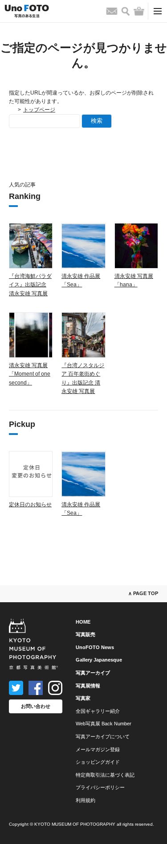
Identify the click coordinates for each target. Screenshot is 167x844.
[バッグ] (139, 11)
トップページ (39, 110)
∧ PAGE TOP (143, 593)
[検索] (125, 11)
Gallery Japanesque (99, 659)
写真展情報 (88, 685)
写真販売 (85, 634)
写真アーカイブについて (103, 736)
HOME (83, 622)
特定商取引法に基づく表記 (105, 775)
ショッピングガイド (98, 762)
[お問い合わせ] (112, 11)
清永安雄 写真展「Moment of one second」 (29, 373)
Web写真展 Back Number (103, 723)
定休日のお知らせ (30, 504)
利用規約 (85, 800)
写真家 (83, 698)
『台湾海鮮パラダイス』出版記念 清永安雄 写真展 (30, 284)
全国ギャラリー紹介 (98, 711)
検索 (96, 120)
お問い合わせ (35, 706)
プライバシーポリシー (100, 787)
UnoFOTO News (95, 647)
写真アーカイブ (93, 672)
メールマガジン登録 (98, 749)
